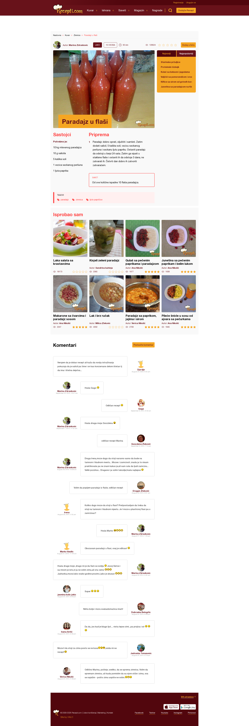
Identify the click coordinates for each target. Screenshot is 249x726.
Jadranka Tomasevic (141, 653)
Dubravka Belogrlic (141, 612)
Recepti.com (68, 9)
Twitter (152, 713)
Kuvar (90, 10)
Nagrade (157, 10)
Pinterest (192, 713)
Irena (67, 512)
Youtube (164, 713)
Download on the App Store (171, 707)
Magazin (139, 10)
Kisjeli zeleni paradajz (106, 246)
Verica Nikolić (67, 676)
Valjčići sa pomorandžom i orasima (176, 77)
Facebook (139, 713)
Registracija (178, 3)
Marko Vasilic (67, 551)
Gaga (141, 408)
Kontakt (110, 713)
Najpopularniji (186, 53)
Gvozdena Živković (141, 444)
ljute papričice (96, 199)
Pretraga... (170, 10)
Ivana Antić (66, 631)
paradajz (65, 199)
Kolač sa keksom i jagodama (175, 72)
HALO (70, 717)
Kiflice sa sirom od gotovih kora (176, 81)
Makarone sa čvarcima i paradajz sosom (70, 301)
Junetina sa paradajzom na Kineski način (176, 86)
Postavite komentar (143, 345)
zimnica (79, 199)
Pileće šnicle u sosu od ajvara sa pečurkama (179, 301)
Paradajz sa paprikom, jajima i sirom (143, 301)
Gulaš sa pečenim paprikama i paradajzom (143, 246)
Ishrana (106, 10)
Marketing (102, 713)
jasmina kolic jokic (67, 594)
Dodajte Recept (186, 10)
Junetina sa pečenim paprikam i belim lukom (179, 246)
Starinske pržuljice (170, 62)
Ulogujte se (191, 3)
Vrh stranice (187, 697)
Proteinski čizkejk (170, 67)
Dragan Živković (141, 491)
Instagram (178, 713)
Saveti (122, 10)
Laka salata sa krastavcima (70, 246)
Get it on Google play (188, 707)
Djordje (141, 369)
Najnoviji (166, 53)
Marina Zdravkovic (78, 45)
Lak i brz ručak (106, 301)
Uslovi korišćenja (89, 713)
